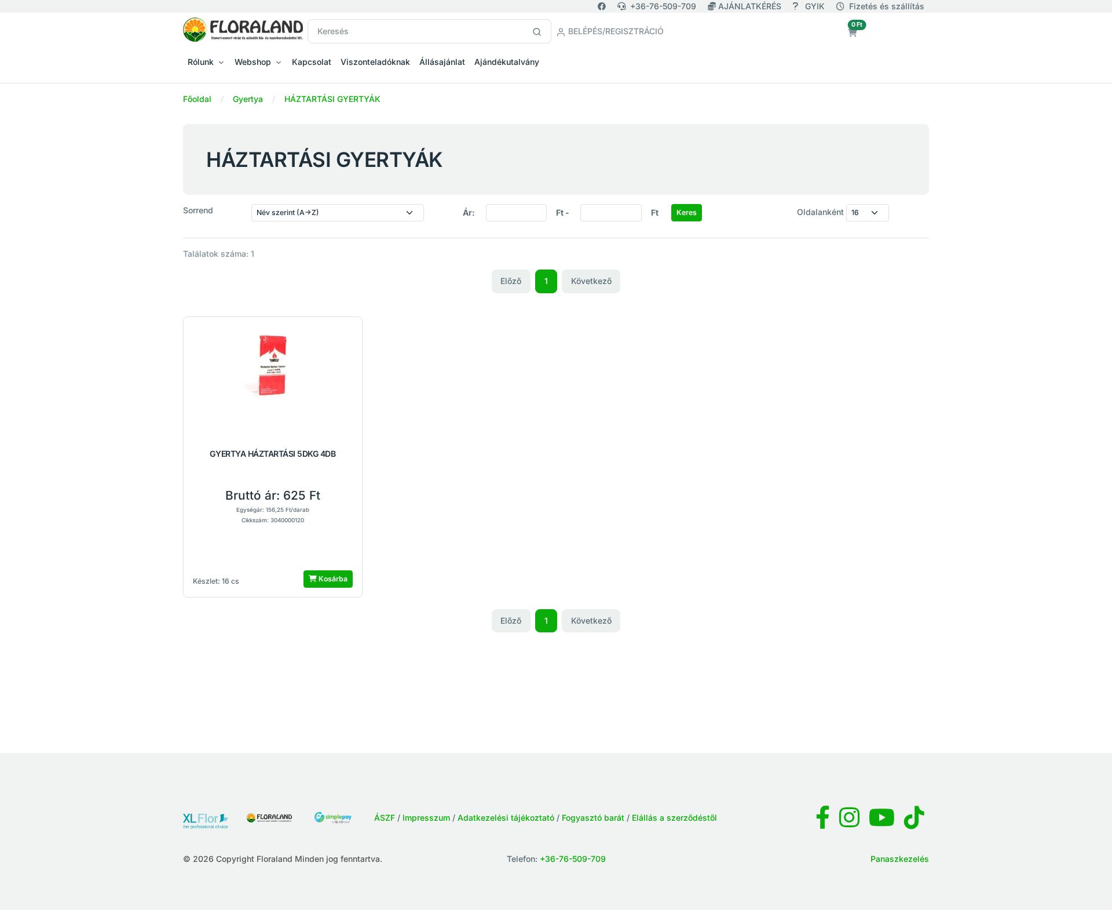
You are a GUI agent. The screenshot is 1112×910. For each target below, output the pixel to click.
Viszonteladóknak (375, 62)
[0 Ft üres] (852, 33)
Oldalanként (820, 212)
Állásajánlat (442, 62)
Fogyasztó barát (593, 817)
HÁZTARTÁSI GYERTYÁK (332, 99)
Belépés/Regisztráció (615, 31)
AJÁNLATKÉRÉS (750, 6)
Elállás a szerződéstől (674, 817)
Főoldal (197, 99)
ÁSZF (384, 817)
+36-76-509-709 (663, 6)
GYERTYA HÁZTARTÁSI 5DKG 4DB (272, 453)
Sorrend (198, 210)
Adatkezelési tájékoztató (506, 817)
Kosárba (332, 578)
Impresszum (426, 817)
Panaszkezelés (899, 859)
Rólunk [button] (201, 62)
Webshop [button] (253, 62)
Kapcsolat (311, 62)
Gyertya (248, 99)
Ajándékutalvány (506, 62)
